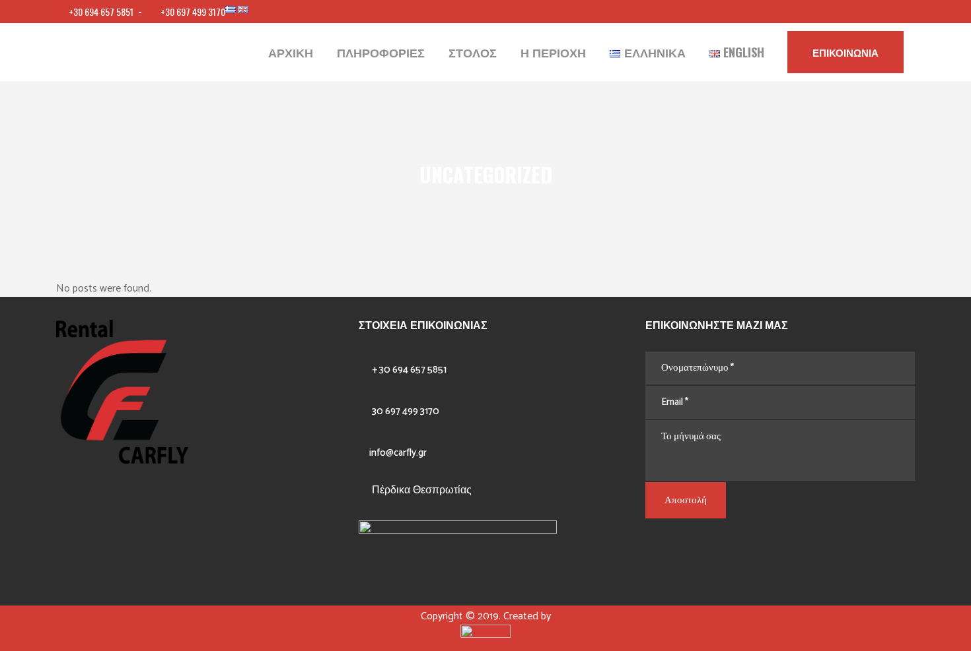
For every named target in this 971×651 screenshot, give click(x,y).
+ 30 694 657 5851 (409, 369)
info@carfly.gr (398, 453)
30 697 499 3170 (405, 411)
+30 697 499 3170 (193, 11)
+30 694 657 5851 (102, 11)
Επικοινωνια (845, 52)
